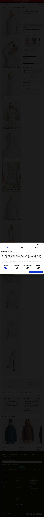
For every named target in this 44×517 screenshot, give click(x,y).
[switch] (16, 268)
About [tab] (36, 247)
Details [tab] (22, 247)
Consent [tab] (7, 247)
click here (16, 261)
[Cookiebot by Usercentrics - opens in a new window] (38, 244)
